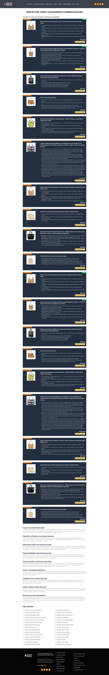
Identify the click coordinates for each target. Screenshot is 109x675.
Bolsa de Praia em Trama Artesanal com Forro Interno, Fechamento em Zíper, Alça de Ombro (61, 22)
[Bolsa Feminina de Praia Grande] (31, 101)
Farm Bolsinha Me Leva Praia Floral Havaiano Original (53, 256)
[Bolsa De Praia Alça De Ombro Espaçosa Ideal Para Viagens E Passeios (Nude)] (31, 215)
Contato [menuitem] (77, 4)
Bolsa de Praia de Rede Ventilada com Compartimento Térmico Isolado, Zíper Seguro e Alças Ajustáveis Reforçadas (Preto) (61, 76)
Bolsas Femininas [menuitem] (49, 4)
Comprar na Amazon (80, 69)
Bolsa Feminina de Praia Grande (48, 97)
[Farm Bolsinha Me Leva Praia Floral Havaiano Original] (31, 259)
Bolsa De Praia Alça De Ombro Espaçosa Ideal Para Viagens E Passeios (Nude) (59, 211)
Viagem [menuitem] (55, 4)
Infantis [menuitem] (59, 4)
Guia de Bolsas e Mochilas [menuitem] (39, 4)
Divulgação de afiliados (42, 665)
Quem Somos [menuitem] (30, 4)
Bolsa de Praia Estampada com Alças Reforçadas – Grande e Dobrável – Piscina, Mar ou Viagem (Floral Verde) (61, 119)
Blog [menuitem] (73, 4)
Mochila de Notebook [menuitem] (67, 4)
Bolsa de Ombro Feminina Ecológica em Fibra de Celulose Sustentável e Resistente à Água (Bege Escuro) (62, 188)
